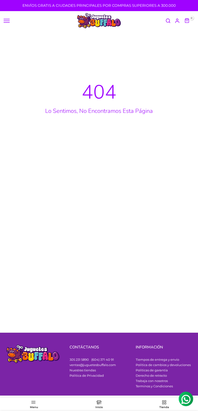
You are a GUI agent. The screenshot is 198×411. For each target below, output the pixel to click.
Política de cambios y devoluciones (163, 365)
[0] (187, 20)
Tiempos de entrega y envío (157, 359)
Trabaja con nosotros (152, 381)
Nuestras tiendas (83, 370)
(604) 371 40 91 (102, 359)
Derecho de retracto (151, 375)
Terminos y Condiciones (154, 386)
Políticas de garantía (152, 370)
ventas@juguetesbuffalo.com (93, 365)
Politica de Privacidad (87, 375)
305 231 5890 (79, 359)
